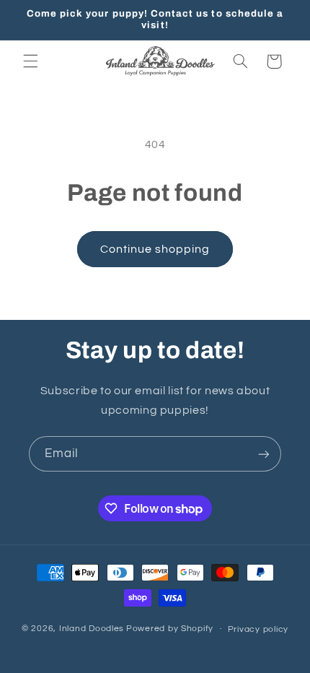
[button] (30, 61)
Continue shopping (155, 249)
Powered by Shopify (169, 629)
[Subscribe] (263, 454)
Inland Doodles (91, 629)
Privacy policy (258, 629)
